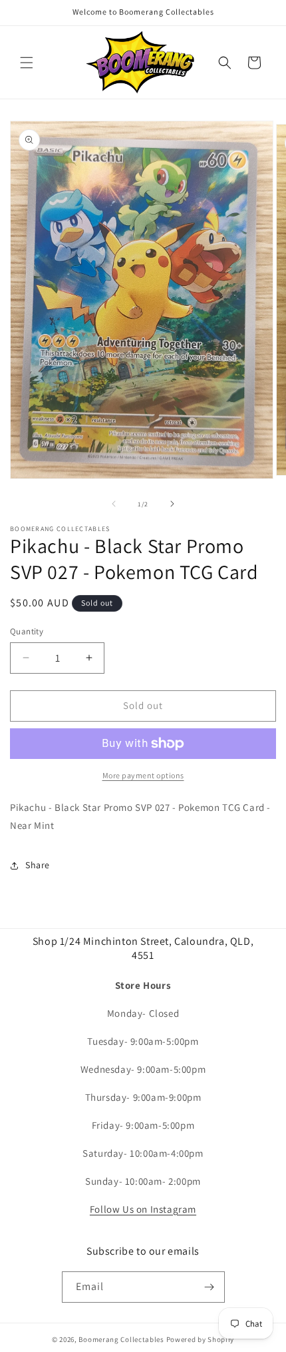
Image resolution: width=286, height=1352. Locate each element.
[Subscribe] (209, 1287)
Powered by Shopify (200, 1339)
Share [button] (37, 865)
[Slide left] (113, 503)
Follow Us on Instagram (143, 1209)
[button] (26, 62)
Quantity (26, 631)
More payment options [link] (143, 775)
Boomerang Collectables (121, 1339)
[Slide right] (172, 503)
